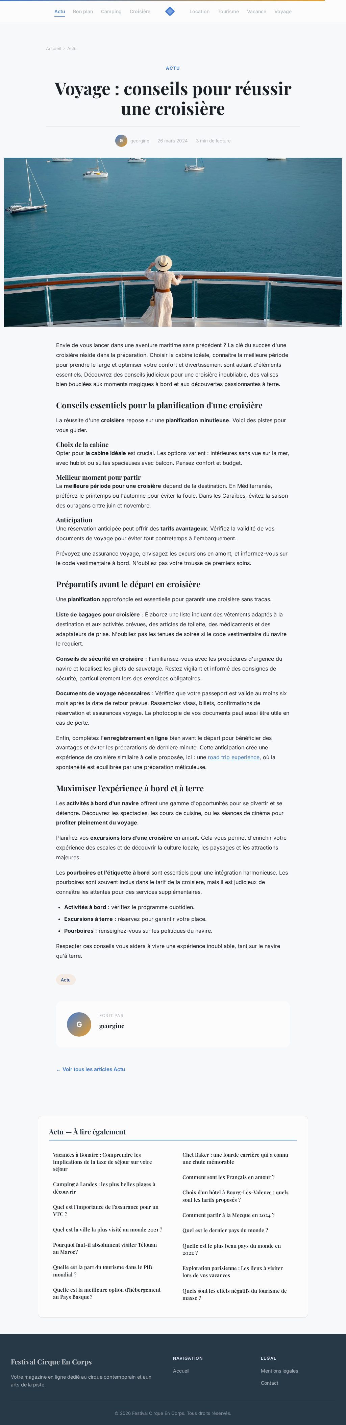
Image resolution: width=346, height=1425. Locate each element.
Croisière (140, 11)
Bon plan (83, 11)
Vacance (256, 11)
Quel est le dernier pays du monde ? (225, 1230)
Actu (59, 11)
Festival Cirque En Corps (51, 1361)
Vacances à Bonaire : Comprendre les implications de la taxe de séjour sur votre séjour (102, 1162)
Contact (269, 1383)
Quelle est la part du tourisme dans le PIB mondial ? (102, 1270)
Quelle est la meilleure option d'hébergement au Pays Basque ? (106, 1293)
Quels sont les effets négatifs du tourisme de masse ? (234, 1294)
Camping (111, 11)
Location (199, 11)
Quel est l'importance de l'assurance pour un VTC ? (105, 1210)
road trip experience (234, 757)
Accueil (53, 48)
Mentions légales (279, 1371)
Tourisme (228, 11)
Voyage (283, 11)
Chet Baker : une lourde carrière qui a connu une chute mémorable (235, 1158)
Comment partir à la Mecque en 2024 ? (228, 1215)
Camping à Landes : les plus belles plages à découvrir (104, 1188)
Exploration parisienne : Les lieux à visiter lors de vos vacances (232, 1272)
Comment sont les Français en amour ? (228, 1177)
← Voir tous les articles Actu (90, 1069)
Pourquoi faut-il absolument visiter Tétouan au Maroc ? (105, 1248)
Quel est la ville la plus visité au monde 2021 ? (107, 1229)
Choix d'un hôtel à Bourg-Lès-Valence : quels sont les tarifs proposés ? (235, 1196)
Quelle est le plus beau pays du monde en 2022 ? (231, 1249)
